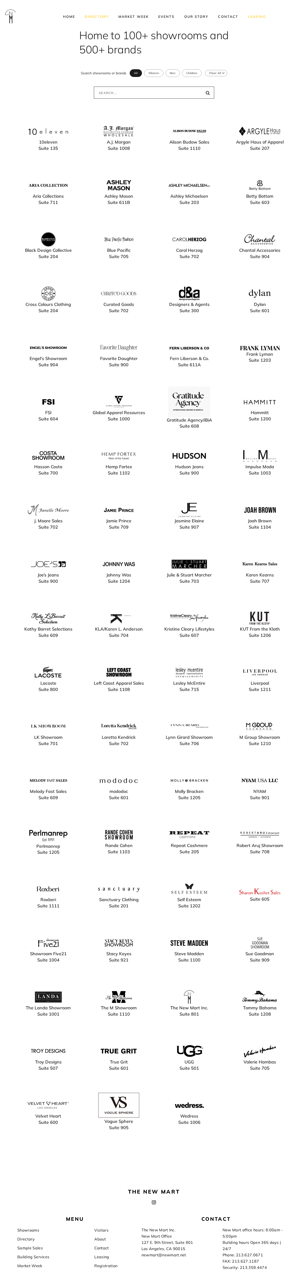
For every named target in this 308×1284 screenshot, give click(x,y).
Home (69, 16)
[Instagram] (154, 1202)
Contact (228, 16)
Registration (105, 1265)
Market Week (133, 16)
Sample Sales (30, 1248)
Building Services (33, 1256)
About (100, 1239)
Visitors (101, 1230)
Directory (97, 16)
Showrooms (28, 1230)
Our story (196, 16)
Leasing (257, 16)
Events (166, 16)
